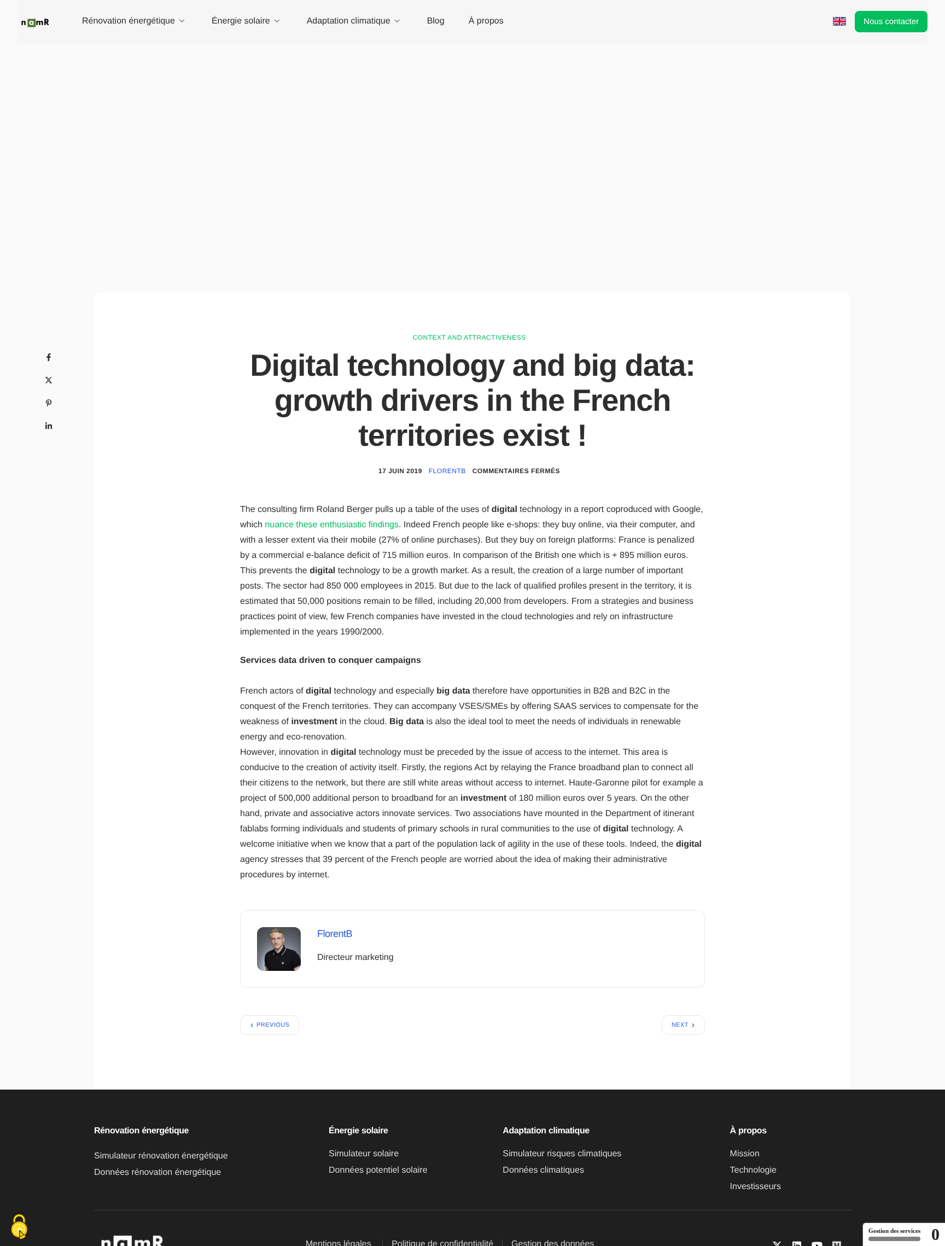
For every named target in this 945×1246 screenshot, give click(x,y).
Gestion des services (894, 1230)
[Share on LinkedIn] (48, 426)
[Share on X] (48, 380)
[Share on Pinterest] (48, 403)
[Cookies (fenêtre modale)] (19, 1227)
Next (680, 1025)
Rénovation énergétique (128, 21)
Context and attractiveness (469, 337)
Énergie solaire (241, 21)
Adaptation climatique (348, 21)
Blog (436, 21)
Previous (272, 1025)
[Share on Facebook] (48, 357)
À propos (486, 21)
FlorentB (447, 471)
